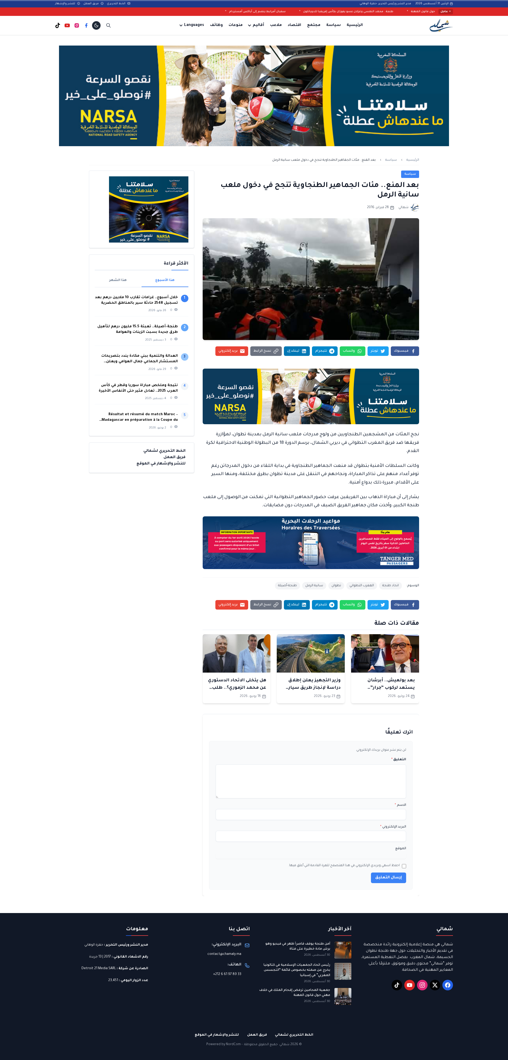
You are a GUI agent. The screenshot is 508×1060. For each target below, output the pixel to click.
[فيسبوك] (86, 25)
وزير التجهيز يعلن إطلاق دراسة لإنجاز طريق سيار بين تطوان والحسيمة (314, 688)
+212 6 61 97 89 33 (227, 974)
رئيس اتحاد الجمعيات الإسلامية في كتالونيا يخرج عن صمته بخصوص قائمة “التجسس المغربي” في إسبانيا (297, 970)
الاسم (400, 805)
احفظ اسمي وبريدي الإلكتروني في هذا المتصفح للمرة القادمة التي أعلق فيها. (344, 865)
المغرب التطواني (362, 586)
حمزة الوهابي (93, 945)
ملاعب (276, 25)
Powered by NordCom (223, 1044)
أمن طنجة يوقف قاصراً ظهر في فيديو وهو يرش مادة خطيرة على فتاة (297, 946)
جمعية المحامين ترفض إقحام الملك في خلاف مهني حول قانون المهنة (294, 993)
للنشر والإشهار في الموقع (161, 464)
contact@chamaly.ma (224, 954)
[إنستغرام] (76, 25)
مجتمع (313, 25)
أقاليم (258, 25)
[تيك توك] (57, 25)
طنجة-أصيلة (287, 586)
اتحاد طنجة (390, 586)
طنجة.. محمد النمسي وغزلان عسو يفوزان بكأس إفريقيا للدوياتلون (421, 11)
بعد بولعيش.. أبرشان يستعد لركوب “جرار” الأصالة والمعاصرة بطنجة (386, 688)
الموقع (400, 849)
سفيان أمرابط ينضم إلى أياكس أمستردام (330, 11)
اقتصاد (294, 25)
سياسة (333, 25)
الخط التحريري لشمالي (164, 451)
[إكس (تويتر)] (435, 985)
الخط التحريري (116, 3)
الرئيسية (355, 25)
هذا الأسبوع (165, 280)
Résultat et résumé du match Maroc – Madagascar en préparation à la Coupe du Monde (140, 418)
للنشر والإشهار (65, 3)
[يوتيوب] (67, 25)
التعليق (398, 760)
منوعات (236, 25)
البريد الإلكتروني (393, 827)
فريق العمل (91, 3)
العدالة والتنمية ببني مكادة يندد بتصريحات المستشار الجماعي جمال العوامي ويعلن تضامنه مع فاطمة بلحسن (139, 359)
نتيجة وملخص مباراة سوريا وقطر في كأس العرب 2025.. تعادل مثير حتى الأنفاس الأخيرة (138, 388)
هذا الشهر (118, 280)
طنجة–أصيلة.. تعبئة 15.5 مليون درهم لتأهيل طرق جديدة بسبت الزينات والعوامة (137, 329)
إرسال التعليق (388, 878)
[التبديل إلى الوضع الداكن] (96, 25)
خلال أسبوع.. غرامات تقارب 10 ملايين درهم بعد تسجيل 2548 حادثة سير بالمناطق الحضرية (136, 300)
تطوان (336, 586)
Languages (194, 25)
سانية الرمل (314, 586)
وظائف (216, 25)
